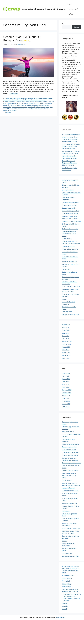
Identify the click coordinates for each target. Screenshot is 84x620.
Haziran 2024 (66, 344)
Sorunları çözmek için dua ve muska (35, 100)
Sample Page (66, 586)
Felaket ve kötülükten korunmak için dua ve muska (19, 98)
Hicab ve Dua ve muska (18, 100)
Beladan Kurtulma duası (22, 101)
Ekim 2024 (65, 336)
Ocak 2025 (65, 333)
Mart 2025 (65, 327)
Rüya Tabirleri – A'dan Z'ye (71, 286)
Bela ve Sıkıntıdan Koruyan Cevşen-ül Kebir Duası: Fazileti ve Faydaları (71, 146)
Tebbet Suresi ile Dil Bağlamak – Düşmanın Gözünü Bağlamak (69, 163)
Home (68, 4)
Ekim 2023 (65, 358)
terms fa (65, 606)
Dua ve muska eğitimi (69, 208)
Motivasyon (11, 108)
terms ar (65, 603)
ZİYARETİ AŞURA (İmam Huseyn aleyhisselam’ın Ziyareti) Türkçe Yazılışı (70, 139)
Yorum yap (8, 112)
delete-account (67, 578)
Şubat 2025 (66, 330)
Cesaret (31, 101)
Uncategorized (67, 311)
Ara (63, 24)
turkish (64, 299)
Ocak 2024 (65, 350)
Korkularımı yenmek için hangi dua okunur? (23, 107)
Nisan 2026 (66, 325)
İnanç (13, 105)
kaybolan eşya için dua (69, 261)
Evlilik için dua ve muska (70, 229)
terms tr (64, 609)
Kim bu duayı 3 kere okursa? (32, 105)
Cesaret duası (38, 101)
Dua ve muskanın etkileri (70, 213)
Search (76, 27)
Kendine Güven (20, 105)
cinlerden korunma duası (13, 103)
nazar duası (66, 269)
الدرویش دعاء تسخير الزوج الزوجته (72, 11)
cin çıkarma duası (68, 190)
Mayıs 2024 (66, 347)
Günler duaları (66, 238)
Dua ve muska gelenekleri (70, 211)
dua (35, 103)
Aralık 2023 (66, 352)
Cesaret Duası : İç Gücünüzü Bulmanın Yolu (22, 38)
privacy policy (66, 584)
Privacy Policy (66, 581)
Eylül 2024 (65, 339)
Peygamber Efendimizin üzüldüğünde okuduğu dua (29, 108)
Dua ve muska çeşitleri (69, 205)
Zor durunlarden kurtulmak (71, 134)
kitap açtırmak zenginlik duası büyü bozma (43, 9)
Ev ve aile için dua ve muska (71, 221)
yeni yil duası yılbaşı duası (70, 314)
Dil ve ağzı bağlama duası (70, 202)
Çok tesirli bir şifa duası (27, 103)
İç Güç (10, 105)
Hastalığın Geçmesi (68, 246)
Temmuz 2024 (67, 341)
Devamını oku (14, 94)
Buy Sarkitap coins (68, 575)
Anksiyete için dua (10, 101)
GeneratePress (60, 617)
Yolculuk (14, 110)
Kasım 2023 (66, 355)
